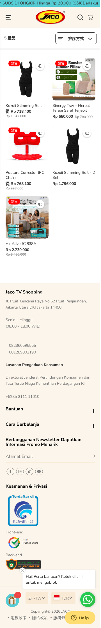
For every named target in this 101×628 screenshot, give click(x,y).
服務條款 (61, 617)
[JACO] (50, 17)
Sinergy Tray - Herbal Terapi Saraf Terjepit (71, 108)
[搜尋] (80, 17)
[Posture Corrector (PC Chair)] (27, 146)
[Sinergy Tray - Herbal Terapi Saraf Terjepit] (73, 79)
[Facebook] (10, 471)
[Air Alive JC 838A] (27, 217)
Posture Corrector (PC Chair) (25, 175)
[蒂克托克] (29, 471)
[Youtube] (39, 471)
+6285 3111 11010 (22, 396)
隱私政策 (40, 617)
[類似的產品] (40, 66)
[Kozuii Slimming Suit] (27, 79)
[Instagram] (20, 471)
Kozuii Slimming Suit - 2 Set (73, 175)
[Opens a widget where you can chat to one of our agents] (80, 618)
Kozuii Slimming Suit (24, 105)
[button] (9, 17)
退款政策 (18, 617)
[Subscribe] (93, 457)
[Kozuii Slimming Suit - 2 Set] (73, 146)
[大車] (90, 17)
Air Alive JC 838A (21, 243)
